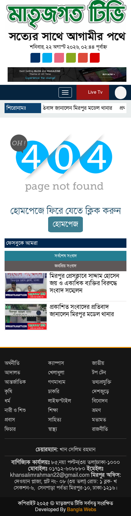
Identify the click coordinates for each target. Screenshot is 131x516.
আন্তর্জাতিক (15, 382)
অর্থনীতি (12, 363)
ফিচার (10, 429)
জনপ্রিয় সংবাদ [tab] (65, 266)
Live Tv (95, 92)
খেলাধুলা (56, 372)
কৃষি (8, 391)
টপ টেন (99, 372)
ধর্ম (7, 400)
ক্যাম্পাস (56, 363)
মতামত (99, 419)
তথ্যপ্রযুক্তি (101, 382)
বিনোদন (100, 400)
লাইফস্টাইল (59, 400)
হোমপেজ (65, 224)
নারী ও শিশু (15, 410)
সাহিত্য (54, 419)
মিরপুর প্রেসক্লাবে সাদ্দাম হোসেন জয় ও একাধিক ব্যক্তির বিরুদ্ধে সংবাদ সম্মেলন (84, 283)
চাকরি (53, 391)
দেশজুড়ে (100, 391)
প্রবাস (10, 419)
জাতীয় (98, 363)
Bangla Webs (81, 509)
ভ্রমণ (96, 410)
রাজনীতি (100, 429)
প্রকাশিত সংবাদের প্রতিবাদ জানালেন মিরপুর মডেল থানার (82, 310)
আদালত (12, 372)
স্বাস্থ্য (52, 429)
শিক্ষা (53, 410)
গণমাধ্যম (57, 382)
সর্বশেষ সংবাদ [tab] (66, 256)
